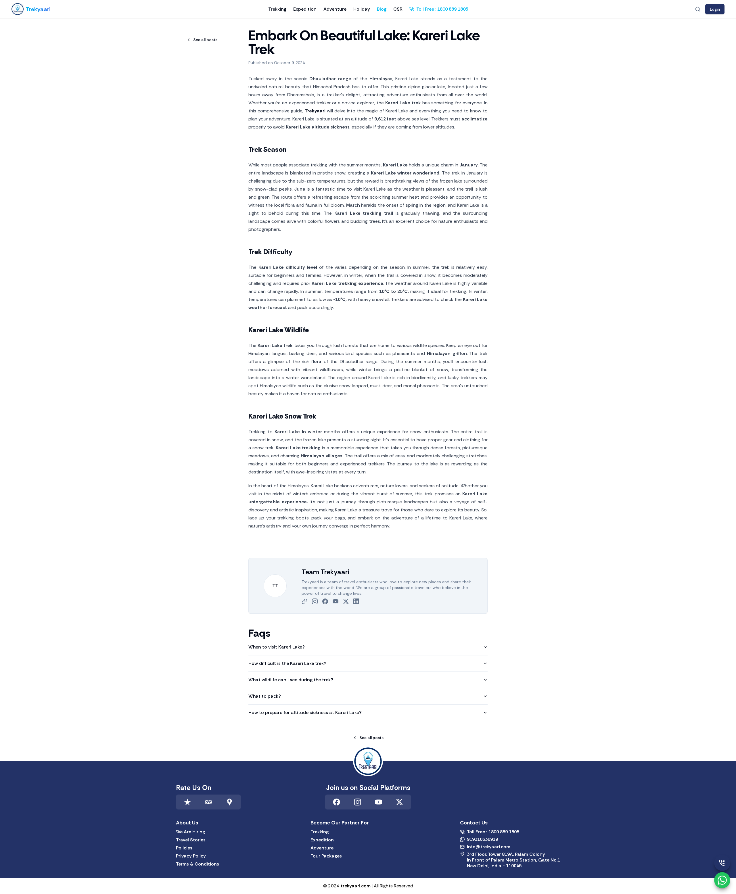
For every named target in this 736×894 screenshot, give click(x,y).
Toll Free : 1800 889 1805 (442, 9)
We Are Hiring (190, 832)
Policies (184, 848)
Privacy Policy (191, 856)
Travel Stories (191, 840)
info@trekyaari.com (488, 847)
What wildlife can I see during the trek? (290, 680)
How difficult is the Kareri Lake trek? (287, 663)
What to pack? (264, 696)
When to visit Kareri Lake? (276, 647)
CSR (397, 9)
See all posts (205, 39)
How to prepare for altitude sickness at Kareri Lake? (305, 712)
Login (715, 9)
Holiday (361, 9)
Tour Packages (326, 856)
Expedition (305, 9)
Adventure (334, 9)
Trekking (277, 9)
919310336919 (482, 839)
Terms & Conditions (197, 864)
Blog (381, 9)
